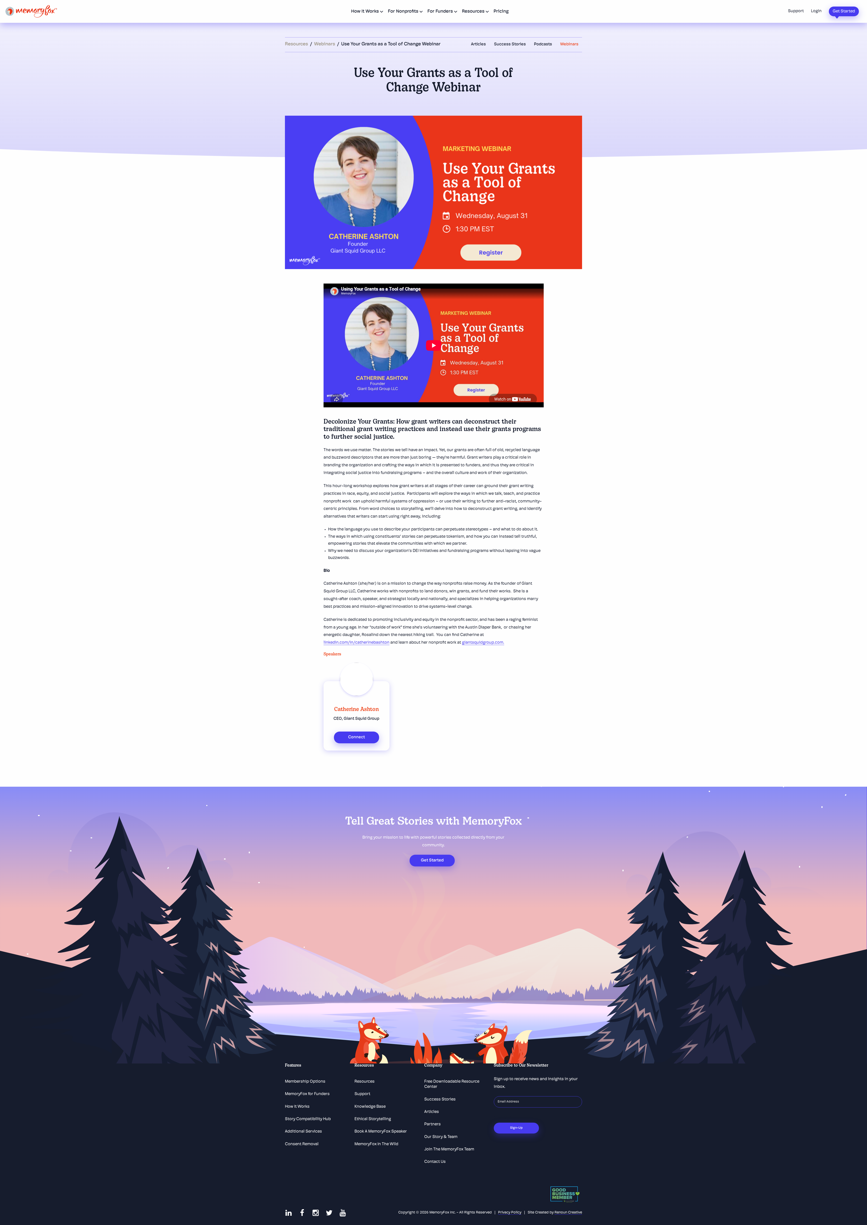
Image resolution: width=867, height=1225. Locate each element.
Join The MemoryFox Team (449, 1150)
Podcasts (543, 44)
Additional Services (303, 1132)
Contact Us (435, 1162)
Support (796, 11)
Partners (432, 1124)
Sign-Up (516, 1128)
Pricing (501, 11)
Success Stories (510, 44)
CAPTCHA (503, 1118)
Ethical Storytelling (372, 1119)
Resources (473, 11)
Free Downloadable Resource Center (451, 1084)
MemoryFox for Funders (307, 1094)
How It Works (365, 11)
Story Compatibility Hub (308, 1119)
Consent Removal (302, 1144)
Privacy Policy (509, 1212)
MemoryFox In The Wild (376, 1144)
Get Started (844, 11)
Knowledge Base (370, 1107)
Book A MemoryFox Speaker (380, 1132)
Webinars (325, 44)
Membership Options (305, 1082)
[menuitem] (365, 11)
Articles (478, 44)
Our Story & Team (440, 1137)
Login (816, 11)
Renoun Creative (568, 1212)
